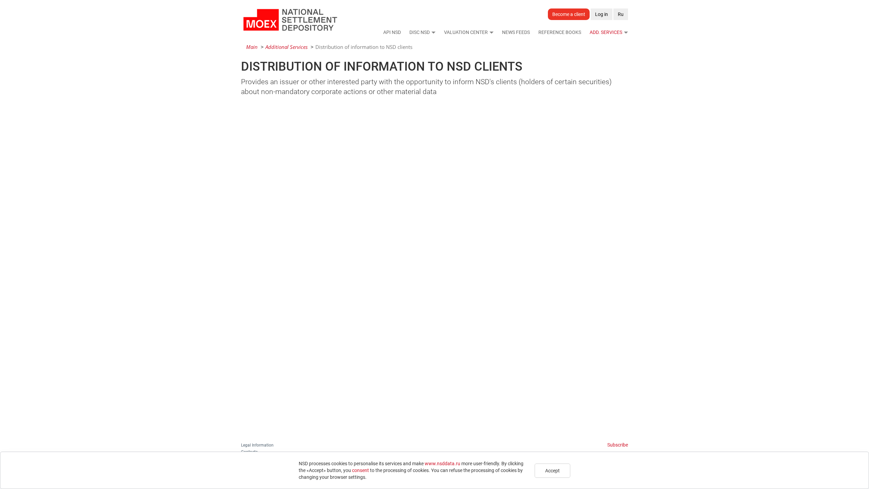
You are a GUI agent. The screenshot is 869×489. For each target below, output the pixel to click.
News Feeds (516, 32)
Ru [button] (621, 14)
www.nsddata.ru (442, 463)
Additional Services (286, 46)
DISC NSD (419, 32)
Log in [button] (601, 14)
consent (360, 470)
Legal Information (257, 445)
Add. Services (606, 32)
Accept (552, 470)
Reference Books (559, 32)
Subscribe (617, 445)
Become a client (568, 14)
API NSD (392, 32)
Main (252, 46)
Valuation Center (466, 32)
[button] (433, 32)
